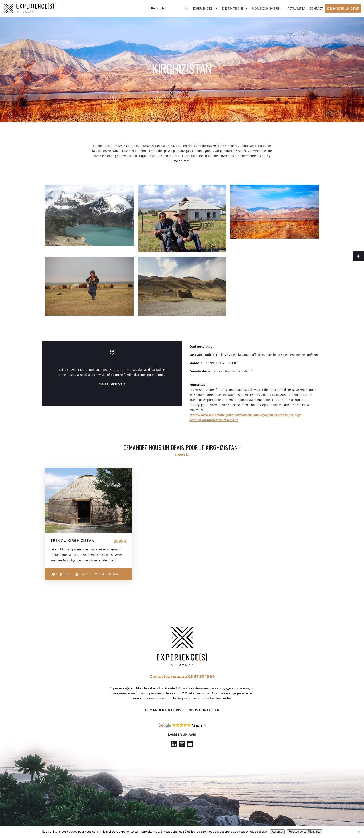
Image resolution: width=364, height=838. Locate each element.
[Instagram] (182, 744)
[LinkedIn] (174, 744)
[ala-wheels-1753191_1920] (89, 215)
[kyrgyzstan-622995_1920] (182, 218)
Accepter (277, 831)
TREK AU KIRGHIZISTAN (72, 540)
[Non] (359, 832)
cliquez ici (182, 454)
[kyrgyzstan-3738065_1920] (182, 286)
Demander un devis (343, 8)
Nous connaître (265, 8)
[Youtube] (190, 744)
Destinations (233, 8)
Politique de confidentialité (304, 831)
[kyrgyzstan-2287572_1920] (274, 212)
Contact (316, 8)
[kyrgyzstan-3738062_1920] (89, 286)
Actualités (296, 8)
